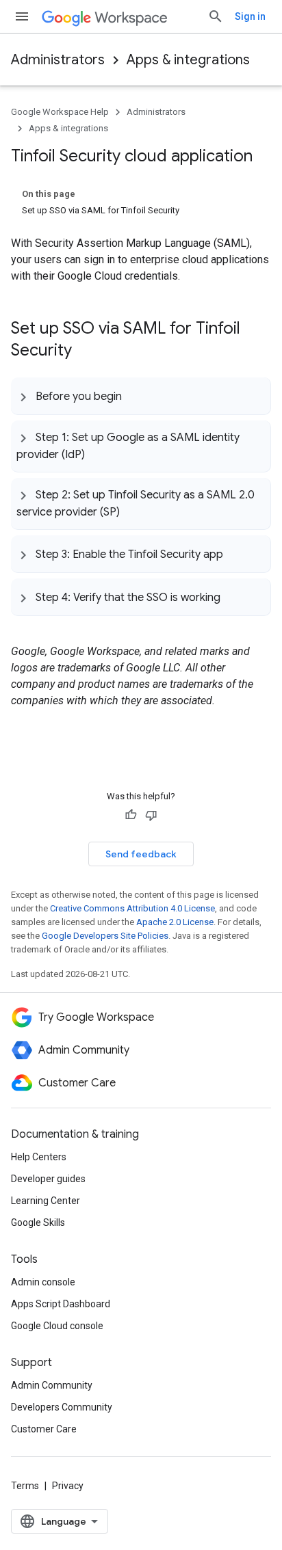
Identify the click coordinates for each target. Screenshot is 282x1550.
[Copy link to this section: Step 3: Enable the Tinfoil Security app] (237, 554)
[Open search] (215, 16)
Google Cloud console (57, 1325)
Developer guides (48, 1178)
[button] (140, 396)
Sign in (250, 16)
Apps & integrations (188, 59)
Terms (25, 1485)
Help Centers (38, 1156)
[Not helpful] (151, 815)
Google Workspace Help (60, 112)
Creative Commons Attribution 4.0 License (132, 908)
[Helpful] (130, 815)
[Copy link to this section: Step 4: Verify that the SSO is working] (234, 597)
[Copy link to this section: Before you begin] (135, 396)
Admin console (43, 1282)
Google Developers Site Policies (105, 936)
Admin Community (51, 1385)
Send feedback (141, 854)
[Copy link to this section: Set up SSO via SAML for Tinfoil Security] (85, 351)
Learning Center (45, 1200)
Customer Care (44, 1429)
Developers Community (61, 1407)
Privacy (68, 1485)
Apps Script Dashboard (60, 1303)
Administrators (58, 59)
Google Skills (38, 1222)
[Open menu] (22, 16)
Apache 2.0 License (175, 922)
